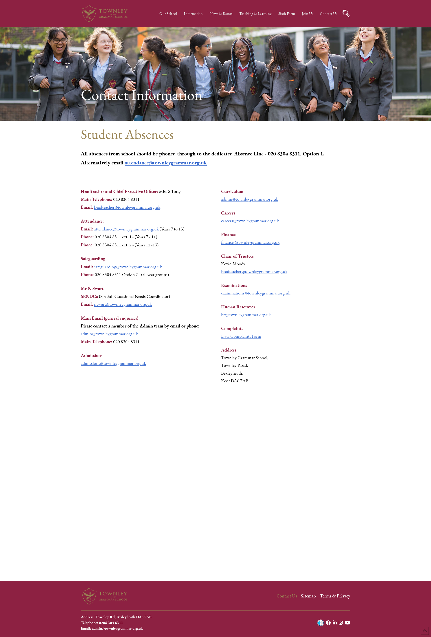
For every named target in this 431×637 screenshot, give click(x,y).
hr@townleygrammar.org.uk (246, 315)
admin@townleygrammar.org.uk (109, 334)
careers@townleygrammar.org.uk (250, 221)
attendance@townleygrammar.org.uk (166, 162)
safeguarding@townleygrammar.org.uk (128, 267)
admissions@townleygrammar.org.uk (113, 363)
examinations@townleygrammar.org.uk (255, 293)
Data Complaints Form (241, 336)
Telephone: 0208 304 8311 (102, 622)
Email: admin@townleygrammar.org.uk (112, 628)
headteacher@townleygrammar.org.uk (127, 207)
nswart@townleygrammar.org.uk (123, 304)
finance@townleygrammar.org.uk (250, 242)
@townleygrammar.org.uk (254, 271)
